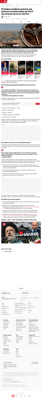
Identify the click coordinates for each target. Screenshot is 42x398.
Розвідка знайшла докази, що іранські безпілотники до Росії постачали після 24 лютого (26, 4)
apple (12, 386)
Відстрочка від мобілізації (33, 328)
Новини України (8, 4)
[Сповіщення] (40, 1)
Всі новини (5, 320)
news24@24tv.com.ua (6, 293)
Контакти (29, 303)
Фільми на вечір (19, 339)
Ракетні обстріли (19, 321)
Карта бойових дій (19, 322)
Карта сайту (30, 310)
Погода (4, 328)
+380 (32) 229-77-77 (9, 380)
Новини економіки (7, 335)
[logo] (5, 1)
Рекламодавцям (4, 312)
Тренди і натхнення (6, 353)
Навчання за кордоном (33, 343)
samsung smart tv (25, 386)
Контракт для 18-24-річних (33, 327)
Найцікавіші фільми (19, 336)
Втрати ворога (18, 330)
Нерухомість (6, 348)
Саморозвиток (31, 342)
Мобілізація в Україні (33, 320)
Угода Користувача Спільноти (20, 309)
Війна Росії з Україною (21, 320)
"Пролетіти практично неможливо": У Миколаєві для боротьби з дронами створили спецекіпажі (19, 81)
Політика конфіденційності (19, 303)
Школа (30, 339)
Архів (29, 308)
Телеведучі (3, 310)
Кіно (17, 335)
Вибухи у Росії (18, 328)
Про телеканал (4, 308)
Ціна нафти (5, 336)
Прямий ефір (5, 324)
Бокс (17, 350)
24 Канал (2, 4)
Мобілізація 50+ (32, 324)
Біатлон (17, 354)
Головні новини (6, 321)
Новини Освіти (32, 335)
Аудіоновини (5, 327)
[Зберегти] (37, 22)
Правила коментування (19, 311)
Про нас (3, 303)
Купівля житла (6, 351)
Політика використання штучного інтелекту (20, 305)
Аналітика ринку (6, 350)
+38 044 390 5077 (25, 293)
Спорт (17, 348)
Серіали (17, 342)
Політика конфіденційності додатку (21, 307)
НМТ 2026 (30, 340)
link (22, 298)
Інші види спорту (19, 356)
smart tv (18, 386)
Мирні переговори (19, 324)
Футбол (17, 351)
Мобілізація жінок (32, 325)
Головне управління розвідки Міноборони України (16, 18)
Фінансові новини (6, 339)
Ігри (29, 312)
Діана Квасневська (7, 16)
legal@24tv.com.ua (16, 381)
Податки (4, 343)
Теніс (17, 353)
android (6, 386)
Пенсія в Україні (6, 345)
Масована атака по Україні (21, 327)
